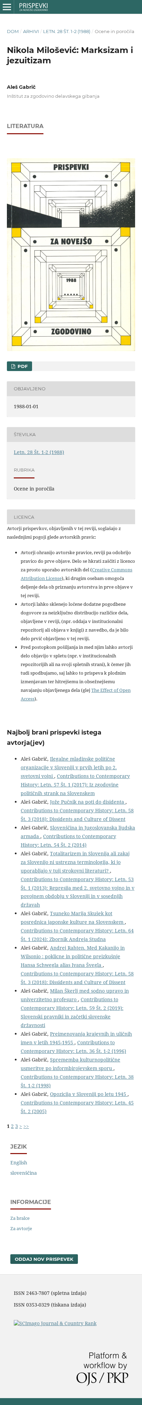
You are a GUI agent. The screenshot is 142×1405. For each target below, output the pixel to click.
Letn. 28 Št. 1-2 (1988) (66, 31)
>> (26, 1126)
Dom (13, 31)
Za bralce (20, 1218)
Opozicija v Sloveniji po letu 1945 (89, 1094)
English (18, 1162)
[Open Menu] (7, 7)
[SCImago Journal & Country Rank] (55, 1323)
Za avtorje (21, 1228)
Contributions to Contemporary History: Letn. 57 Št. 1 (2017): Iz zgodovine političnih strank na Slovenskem (75, 784)
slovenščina (23, 1173)
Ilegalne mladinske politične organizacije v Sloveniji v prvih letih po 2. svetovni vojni (69, 767)
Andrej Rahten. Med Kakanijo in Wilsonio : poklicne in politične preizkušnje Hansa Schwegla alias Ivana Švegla (73, 956)
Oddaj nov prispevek (44, 1259)
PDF (22, 366)
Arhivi (31, 31)
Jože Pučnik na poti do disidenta (87, 802)
